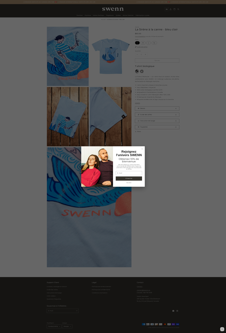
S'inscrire (129, 178)
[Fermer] (142, 149)
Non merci (128, 182)
